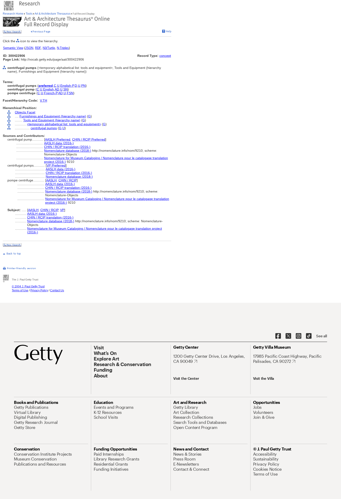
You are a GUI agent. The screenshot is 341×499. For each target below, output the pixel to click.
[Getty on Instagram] (298, 336)
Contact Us (57, 290)
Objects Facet (25, 112)
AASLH (51, 180)
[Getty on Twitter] (288, 336)
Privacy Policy (39, 290)
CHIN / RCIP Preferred (88, 139)
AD (57, 89)
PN (83, 85)
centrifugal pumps (44, 128)
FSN (70, 93)
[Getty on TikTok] (309, 336)
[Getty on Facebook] (278, 336)
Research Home (13, 13)
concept (165, 56)
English (48, 89)
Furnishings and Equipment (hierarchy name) (52, 116)
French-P (50, 93)
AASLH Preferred (57, 139)
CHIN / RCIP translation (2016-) (67, 147)
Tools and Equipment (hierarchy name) (51, 120)
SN (65, 89)
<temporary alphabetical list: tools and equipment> (64, 124)
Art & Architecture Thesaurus (52, 13)
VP (62, 210)
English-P (67, 85)
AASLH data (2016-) (59, 143)
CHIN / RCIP (67, 180)
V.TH (43, 100)
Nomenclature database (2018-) (67, 150)
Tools (29, 13)
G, (60, 128)
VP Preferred (56, 165)
